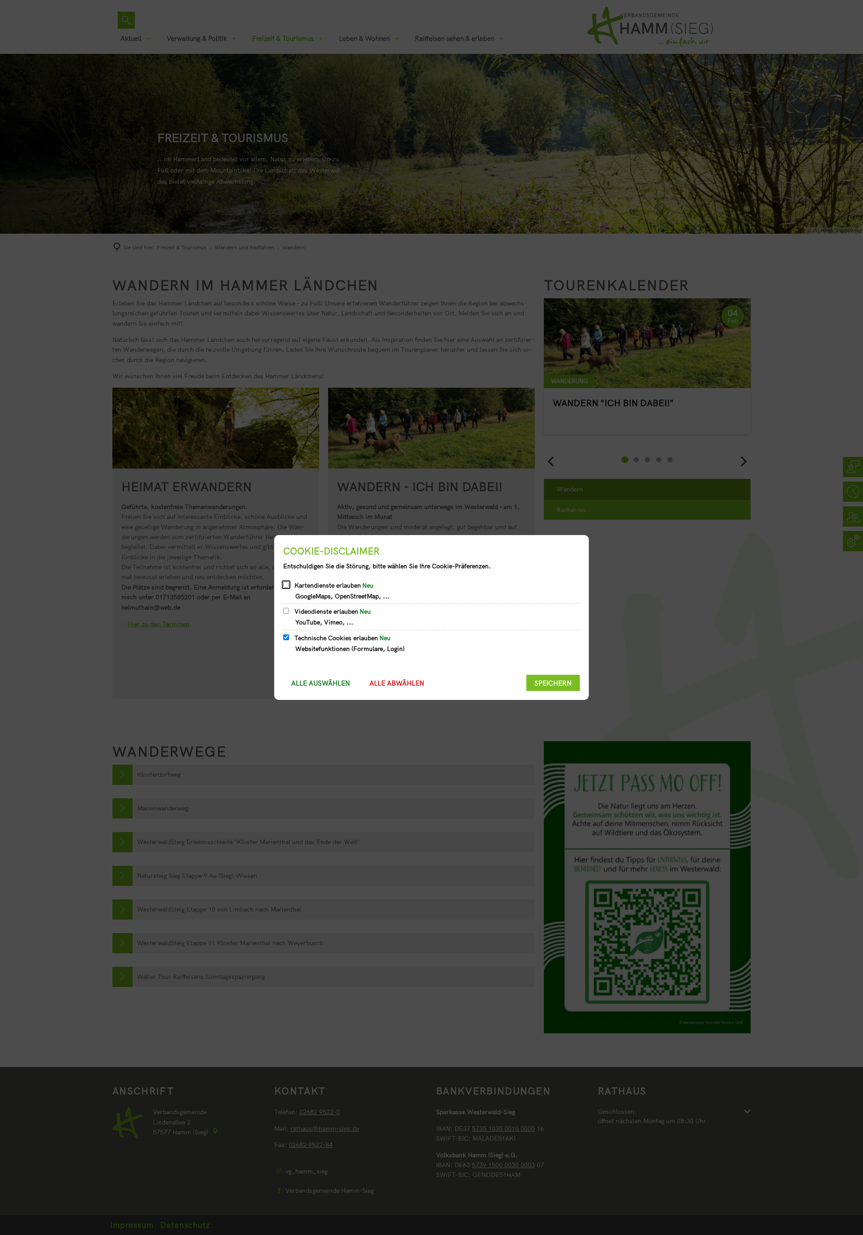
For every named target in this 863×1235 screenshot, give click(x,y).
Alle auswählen (320, 683)
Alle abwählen (396, 683)
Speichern (553, 683)
